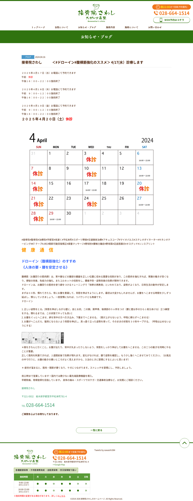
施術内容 (110, 27)
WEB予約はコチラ (174, 20)
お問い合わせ (155, 27)
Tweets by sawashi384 (104, 450)
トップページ (38, 27)
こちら (62, 496)
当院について (61, 27)
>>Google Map (59, 465)
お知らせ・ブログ (87, 27)
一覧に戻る (96, 430)
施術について (131, 27)
